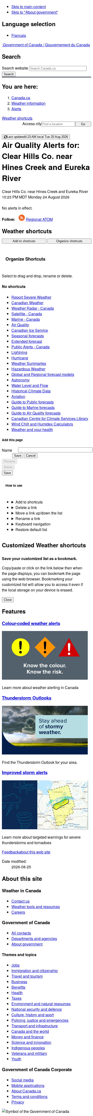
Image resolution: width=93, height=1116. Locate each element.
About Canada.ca (26, 1091)
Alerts (16, 108)
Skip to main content (28, 6)
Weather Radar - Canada (32, 308)
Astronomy (20, 380)
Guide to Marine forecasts (33, 407)
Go (83, 124)
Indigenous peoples (28, 1048)
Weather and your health (32, 429)
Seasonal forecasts (27, 336)
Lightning (19, 352)
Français (18, 35)
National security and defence (36, 1009)
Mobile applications (27, 1085)
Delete (8, 467)
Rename (9, 461)
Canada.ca (20, 97)
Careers (18, 912)
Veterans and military (29, 1053)
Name (7, 450)
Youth (16, 1059)
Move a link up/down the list (39, 513)
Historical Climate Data (31, 391)
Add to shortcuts (24, 241)
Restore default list (31, 529)
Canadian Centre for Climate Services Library (49, 418)
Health (17, 992)
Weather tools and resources (35, 906)
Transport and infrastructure (34, 1025)
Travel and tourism (27, 976)
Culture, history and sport (32, 1014)
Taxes (16, 998)
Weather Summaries (28, 363)
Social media (22, 1080)
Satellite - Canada (26, 313)
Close (8, 600)
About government (26, 944)
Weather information (28, 103)
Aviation (18, 396)
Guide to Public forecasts (32, 402)
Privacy (17, 1102)
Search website (15, 68)
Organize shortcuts (69, 241)
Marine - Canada (25, 319)
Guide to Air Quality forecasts (36, 413)
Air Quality (20, 324)
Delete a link (26, 507)
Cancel (31, 455)
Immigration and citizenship (34, 970)
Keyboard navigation (33, 524)
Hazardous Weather (28, 369)
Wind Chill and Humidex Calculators (42, 424)
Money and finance (27, 1037)
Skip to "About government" (34, 12)
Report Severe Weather (31, 297)
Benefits (18, 987)
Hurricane (19, 358)
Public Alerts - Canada (30, 347)
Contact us (20, 901)
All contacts (21, 933)
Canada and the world (30, 1031)
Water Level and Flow (29, 385)
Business (19, 981)
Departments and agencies (34, 938)
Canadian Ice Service (29, 330)
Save (17, 455)
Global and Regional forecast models (42, 374)
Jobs (15, 965)
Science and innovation (31, 1042)
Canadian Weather (27, 302)
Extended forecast (26, 341)
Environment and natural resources (41, 1003)
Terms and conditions (29, 1096)
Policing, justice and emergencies (39, 1020)
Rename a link (28, 518)
